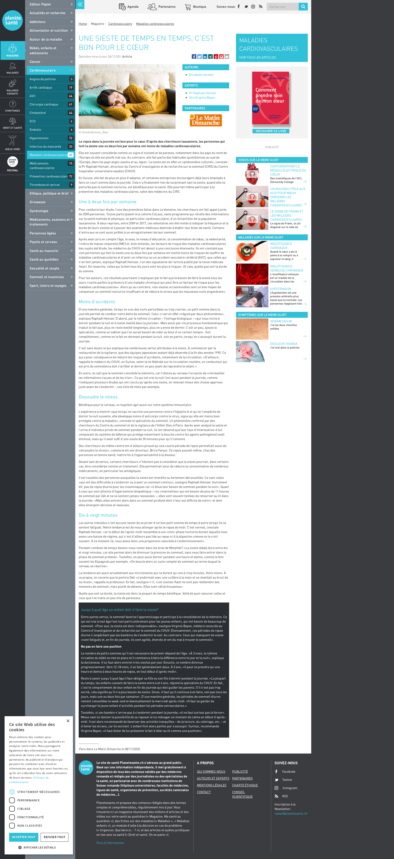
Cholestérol (38, 113)
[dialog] (39, 785)
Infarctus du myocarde (45, 146)
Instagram (290, 788)
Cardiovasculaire (43, 70)
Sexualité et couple (44, 268)
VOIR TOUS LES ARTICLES (257, 57)
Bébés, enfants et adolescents (43, 50)
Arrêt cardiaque (41, 87)
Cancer (35, 61)
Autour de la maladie (46, 39)
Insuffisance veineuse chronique (286, 268)
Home (83, 24)
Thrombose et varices (45, 185)
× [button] (68, 721)
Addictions (37, 22)
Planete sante (12, 20)
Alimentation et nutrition (49, 30)
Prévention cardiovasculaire (49, 176)
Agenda (132, 6)
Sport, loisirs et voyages (48, 285)
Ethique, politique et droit (49, 193)
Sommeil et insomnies (47, 277)
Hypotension (280, 289)
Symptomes (12, 110)
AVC (33, 96)
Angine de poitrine (43, 79)
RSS (285, 796)
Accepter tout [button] (23, 837)
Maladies (13, 72)
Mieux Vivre (12, 149)
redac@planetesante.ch (291, 813)
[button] (194, 56)
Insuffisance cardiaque (281, 246)
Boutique (199, 6)
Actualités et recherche (47, 13)
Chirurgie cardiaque (44, 104)
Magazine (12, 55)
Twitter (287, 780)
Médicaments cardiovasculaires (42, 165)
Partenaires (167, 6)
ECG (33, 121)
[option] (205, 120)
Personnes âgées (43, 233)
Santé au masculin (44, 251)
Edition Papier (40, 4)
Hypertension (39, 138)
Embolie (35, 129)
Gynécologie (39, 211)
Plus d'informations (110, 843)
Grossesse (37, 202)
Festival (12, 170)
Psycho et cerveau (43, 242)
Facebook (289, 771)
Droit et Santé (12, 127)
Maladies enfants (13, 92)
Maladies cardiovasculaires (49, 155)
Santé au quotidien (44, 259)
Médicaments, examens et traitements (50, 221)
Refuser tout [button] (54, 837)
